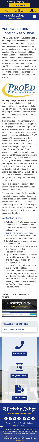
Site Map (23, 426)
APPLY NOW (32, 11)
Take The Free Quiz (19, 5)
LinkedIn (14, 418)
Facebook (6, 418)
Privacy (15, 426)
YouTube (28, 418)
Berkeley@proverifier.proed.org (19, 233)
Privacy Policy (19, 440)
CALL (6, 11)
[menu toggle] (34, 16)
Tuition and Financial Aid (13, 329)
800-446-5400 (19, 353)
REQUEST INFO (19, 11)
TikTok (33, 418)
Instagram (19, 418)
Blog (24, 418)
